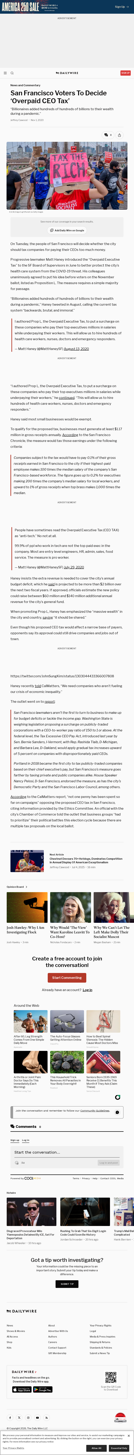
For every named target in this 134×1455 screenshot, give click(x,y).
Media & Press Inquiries (102, 1336)
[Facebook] (10, 1417)
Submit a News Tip (100, 1353)
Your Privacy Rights (100, 1325)
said (51, 584)
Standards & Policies (101, 1347)
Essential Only (119, 1448)
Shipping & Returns (100, 1342)
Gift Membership (57, 1353)
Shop (9, 1342)
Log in (87, 990)
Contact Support (57, 1347)
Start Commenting (67, 978)
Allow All (96, 1448)
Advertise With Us (58, 1331)
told (38, 686)
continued (67, 398)
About (51, 1325)
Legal (93, 1331)
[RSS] (46, 1417)
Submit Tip (67, 1284)
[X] (19, 1417)
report (50, 702)
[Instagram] (28, 1417)
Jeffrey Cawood (18, 120)
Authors (52, 1336)
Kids (9, 1347)
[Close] (128, 1435)
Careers (52, 1342)
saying (48, 617)
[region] (67, 1443)
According (70, 435)
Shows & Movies (16, 1331)
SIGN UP (125, 73)
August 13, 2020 (76, 349)
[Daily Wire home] (67, 73)
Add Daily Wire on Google (69, 230)
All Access (12, 1336)
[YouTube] (37, 1417)
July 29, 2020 (74, 567)
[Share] (119, 135)
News (10, 1325)
